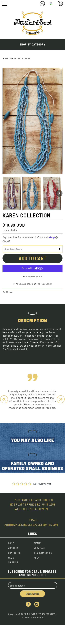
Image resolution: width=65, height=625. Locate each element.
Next (61, 399)
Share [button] (9, 291)
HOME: (5, 58)
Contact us (14, 552)
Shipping (13, 562)
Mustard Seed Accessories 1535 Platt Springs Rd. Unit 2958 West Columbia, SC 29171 (32, 504)
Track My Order (43, 552)
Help (36, 557)
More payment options (32, 276)
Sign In (38, 543)
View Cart (40, 548)
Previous (4, 399)
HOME (11, 543)
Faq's (11, 557)
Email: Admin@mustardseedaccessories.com (31, 522)
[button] (11, 193)
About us (13, 548)
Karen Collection (20, 58)
